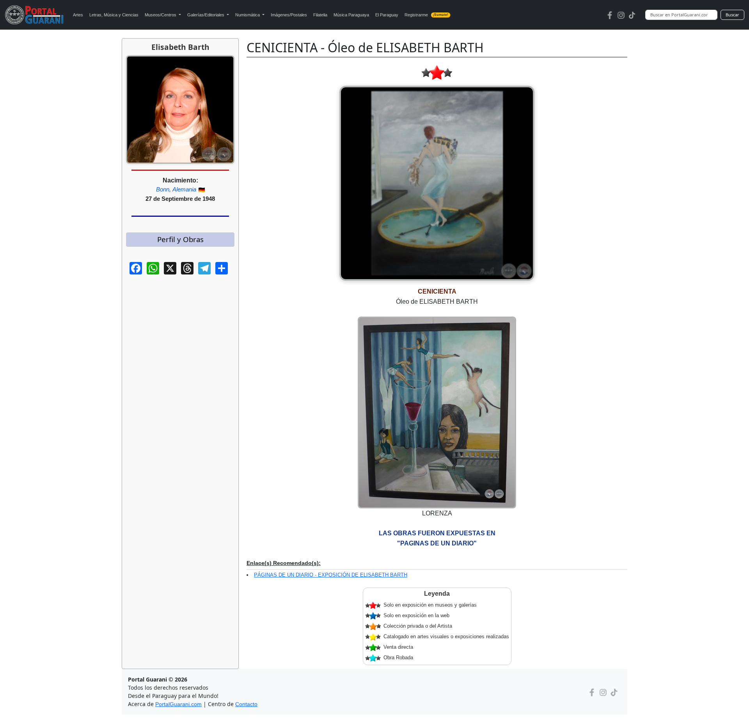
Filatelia (320, 14)
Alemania (184, 189)
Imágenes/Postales (289, 14)
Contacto (246, 704)
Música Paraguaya (351, 14)
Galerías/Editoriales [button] (206, 14)
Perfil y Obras (180, 239)
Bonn (162, 189)
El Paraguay (386, 14)
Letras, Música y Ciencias (113, 14)
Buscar (732, 15)
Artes (78, 14)
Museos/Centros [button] (161, 14)
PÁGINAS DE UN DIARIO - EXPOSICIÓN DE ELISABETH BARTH (330, 575)
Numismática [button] (248, 14)
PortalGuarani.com (178, 704)
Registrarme (427, 14)
